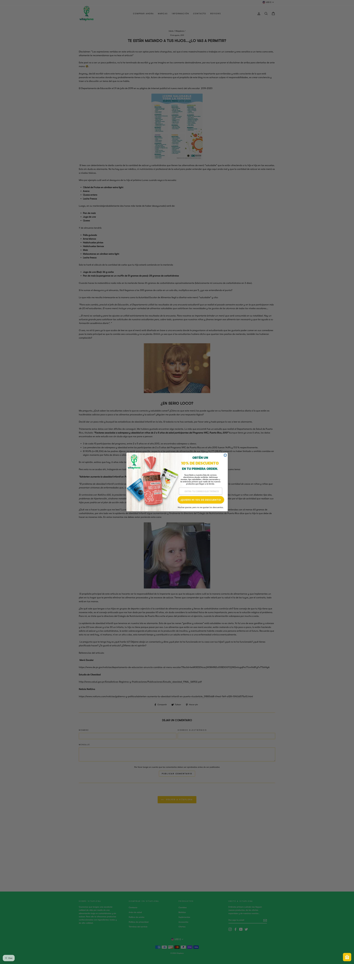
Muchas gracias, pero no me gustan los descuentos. (200, 507)
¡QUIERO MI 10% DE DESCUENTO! (201, 500)
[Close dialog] (225, 455)
